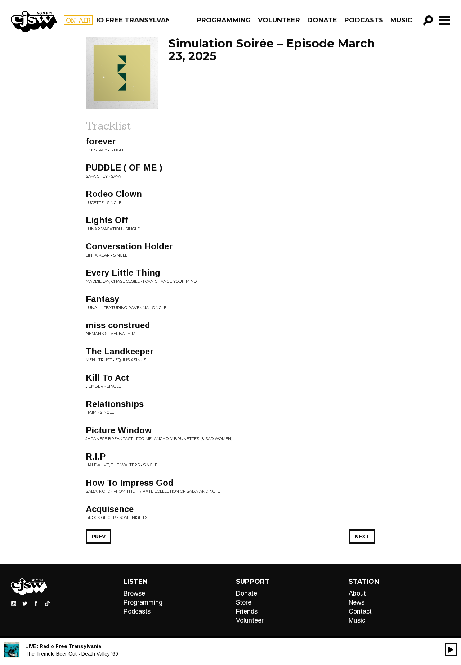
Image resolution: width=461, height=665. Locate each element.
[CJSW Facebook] (36, 603)
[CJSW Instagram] (14, 603)
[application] (451, 649)
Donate (322, 20)
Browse (134, 593)
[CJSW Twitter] (25, 603)
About (357, 593)
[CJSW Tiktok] (47, 603)
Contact (360, 611)
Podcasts (363, 20)
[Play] (451, 649)
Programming (224, 20)
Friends (247, 611)
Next (362, 536)
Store (243, 602)
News (356, 602)
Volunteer (279, 20)
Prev (98, 536)
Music (401, 20)
